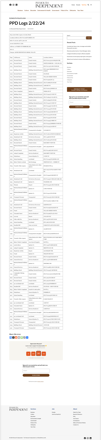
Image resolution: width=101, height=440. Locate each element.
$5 (28, 353)
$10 (33, 353)
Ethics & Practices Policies (79, 422)
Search (68, 35)
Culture (26, 10)
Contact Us (76, 424)
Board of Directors (77, 414)
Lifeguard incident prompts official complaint (78, 53)
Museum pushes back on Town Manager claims (79, 51)
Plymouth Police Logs (17, 18)
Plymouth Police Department (18, 28)
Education (33, 10)
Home (73, 5)
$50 (44, 353)
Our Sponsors (76, 420)
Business (20, 10)
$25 (39, 353)
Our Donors (76, 418)
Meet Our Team (77, 412)
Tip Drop (84, 5)
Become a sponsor (40, 381)
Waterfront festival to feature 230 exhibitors (78, 59)
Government (55, 10)
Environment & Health (44, 10)
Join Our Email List (56, 414)
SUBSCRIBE (36, 375)
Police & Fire (64, 10)
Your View (80, 10)
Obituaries (73, 10)
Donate (78, 5)
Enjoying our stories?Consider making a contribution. (79, 89)
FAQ (74, 416)
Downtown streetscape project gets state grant (79, 56)
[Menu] (91, 5)
